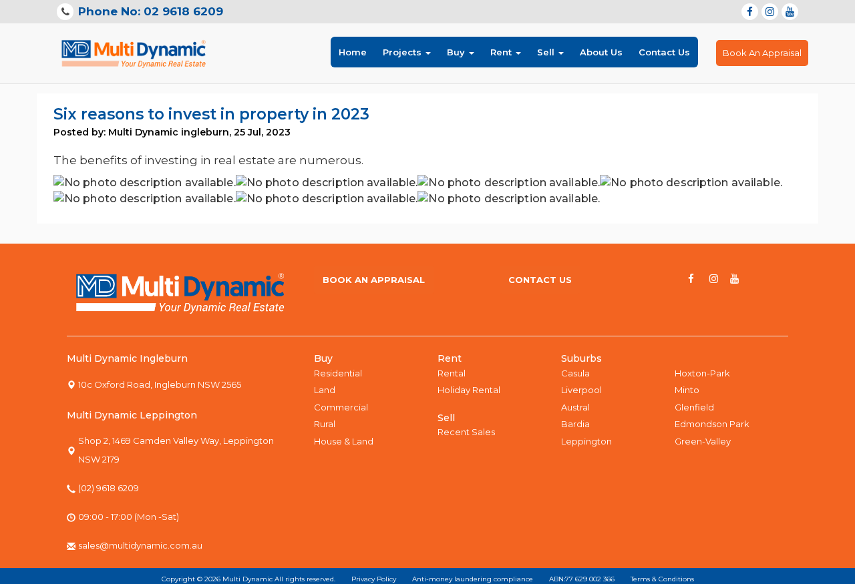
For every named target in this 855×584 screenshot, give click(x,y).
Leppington (586, 441)
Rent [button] (502, 52)
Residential (338, 373)
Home (353, 52)
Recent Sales (466, 431)
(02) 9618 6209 (108, 488)
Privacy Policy (373, 579)
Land (324, 389)
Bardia (575, 423)
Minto (687, 389)
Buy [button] (457, 52)
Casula (575, 373)
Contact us (540, 279)
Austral (575, 407)
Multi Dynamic (247, 579)
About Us (601, 52)
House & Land (343, 441)
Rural (324, 423)
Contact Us (664, 52)
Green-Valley (703, 441)
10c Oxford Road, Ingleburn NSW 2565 (159, 384)
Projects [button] (403, 52)
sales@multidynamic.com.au (140, 545)
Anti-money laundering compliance (472, 579)
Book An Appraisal (762, 52)
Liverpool (581, 389)
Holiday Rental (469, 389)
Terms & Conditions (662, 579)
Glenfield (694, 407)
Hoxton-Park (702, 373)
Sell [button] (547, 52)
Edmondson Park (712, 423)
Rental (452, 373)
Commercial (341, 407)
